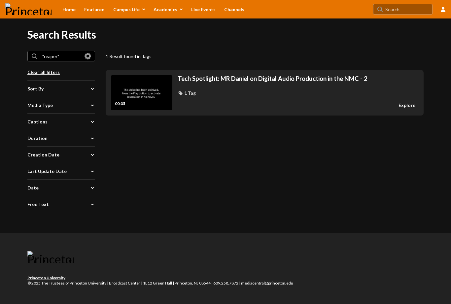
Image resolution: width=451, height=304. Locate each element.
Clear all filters (43, 72)
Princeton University (46, 277)
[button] (187, 93)
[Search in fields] (88, 56)
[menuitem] (69, 9)
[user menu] (443, 9)
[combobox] (61, 56)
